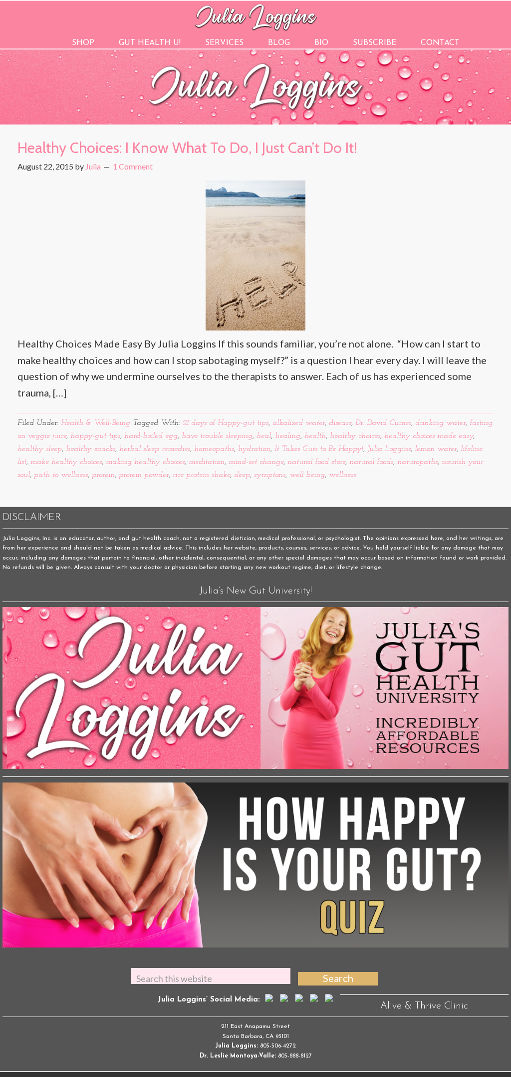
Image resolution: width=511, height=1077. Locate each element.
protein (103, 475)
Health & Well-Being (95, 423)
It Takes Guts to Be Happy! (318, 449)
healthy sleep (39, 449)
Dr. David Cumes (383, 423)
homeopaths (214, 449)
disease (340, 423)
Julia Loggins (389, 449)
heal (263, 436)
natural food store (316, 462)
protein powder (144, 475)
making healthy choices (145, 462)
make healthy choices (66, 462)
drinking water (440, 423)
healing (287, 436)
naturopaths (417, 462)
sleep (242, 475)
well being (307, 475)
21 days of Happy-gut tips (225, 423)
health (315, 436)
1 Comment (133, 166)
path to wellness (61, 475)
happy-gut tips (95, 436)
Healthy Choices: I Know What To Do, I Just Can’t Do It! (187, 147)
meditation (207, 462)
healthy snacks (90, 449)
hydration (254, 449)
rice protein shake (201, 475)
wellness (342, 475)
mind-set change (256, 462)
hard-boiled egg (151, 436)
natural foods (371, 462)
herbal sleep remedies (154, 449)
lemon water (436, 449)
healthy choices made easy (428, 436)
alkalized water (298, 423)
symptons (269, 475)
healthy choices (355, 436)
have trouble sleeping (217, 436)
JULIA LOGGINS (256, 16)
